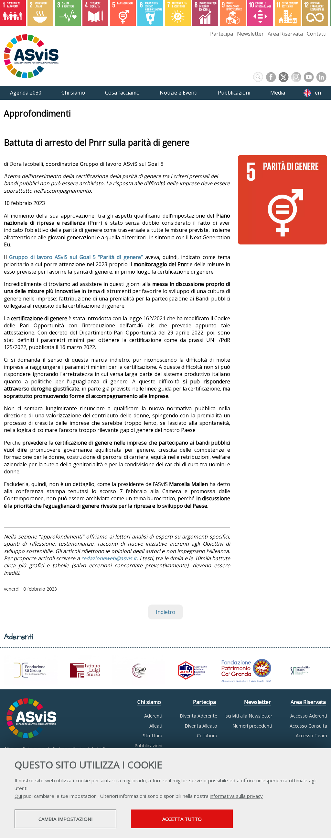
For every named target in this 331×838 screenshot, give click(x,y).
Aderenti (153, 716)
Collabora (207, 735)
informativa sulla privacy (236, 796)
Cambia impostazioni (65, 819)
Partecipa (221, 33)
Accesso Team (311, 735)
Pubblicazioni (148, 745)
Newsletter (250, 33)
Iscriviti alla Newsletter (248, 716)
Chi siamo (149, 702)
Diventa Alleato (201, 726)
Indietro (165, 612)
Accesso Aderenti (308, 716)
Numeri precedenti (252, 726)
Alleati (155, 726)
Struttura (152, 735)
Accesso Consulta (308, 726)
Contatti (316, 33)
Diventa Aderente (198, 716)
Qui (18, 796)
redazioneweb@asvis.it (109, 558)
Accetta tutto (182, 819)
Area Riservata (285, 33)
